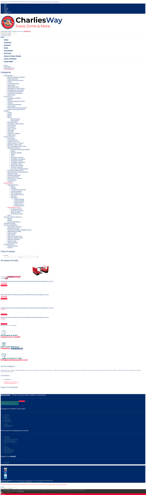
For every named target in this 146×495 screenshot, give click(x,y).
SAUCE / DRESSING (10, 225)
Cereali (9, 82)
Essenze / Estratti (16, 152)
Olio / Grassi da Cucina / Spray (16, 146)
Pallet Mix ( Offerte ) (13, 133)
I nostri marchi (8, 452)
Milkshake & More (13, 86)
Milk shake (10, 130)
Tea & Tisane (11, 95)
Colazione (7, 414)
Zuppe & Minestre (13, 176)
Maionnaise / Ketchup (14, 226)
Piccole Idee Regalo (13, 222)
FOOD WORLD (9, 136)
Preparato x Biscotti (17, 157)
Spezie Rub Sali (12, 173)
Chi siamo (6, 436)
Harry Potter (11, 106)
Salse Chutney (12, 233)
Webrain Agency (13, 482)
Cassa (5, 10)
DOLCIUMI (7, 96)
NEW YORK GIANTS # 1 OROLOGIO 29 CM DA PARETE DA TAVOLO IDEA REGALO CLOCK (25, 294)
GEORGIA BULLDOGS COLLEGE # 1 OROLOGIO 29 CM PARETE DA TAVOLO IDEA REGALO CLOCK (27, 281)
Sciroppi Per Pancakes (14, 93)
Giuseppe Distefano (37, 482)
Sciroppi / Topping (16, 167)
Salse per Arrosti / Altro (14, 236)
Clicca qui (21, 491)
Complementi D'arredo (18, 189)
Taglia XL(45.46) (19, 205)
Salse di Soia (11, 234)
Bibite (9, 115)
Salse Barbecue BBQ (14, 231)
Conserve (10, 181)
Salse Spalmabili (12, 242)
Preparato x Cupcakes (18, 159)
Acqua (9, 112)
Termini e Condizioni (9, 440)
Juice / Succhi (11, 128)
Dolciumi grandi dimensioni (16, 101)
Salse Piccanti (11, 241)
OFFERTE (10, 131)
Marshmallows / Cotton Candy (17, 107)
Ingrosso (6, 9)
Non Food (7, 420)
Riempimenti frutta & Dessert (20, 149)
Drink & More (11, 125)
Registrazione (7, 11)
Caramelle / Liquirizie (14, 98)
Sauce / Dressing (8, 425)
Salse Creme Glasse (17, 165)
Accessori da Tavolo (17, 210)
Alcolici (9, 114)
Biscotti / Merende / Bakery (16, 77)
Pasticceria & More (13, 148)
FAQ (5, 5)
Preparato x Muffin (17, 160)
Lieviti (12, 156)
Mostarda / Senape (13, 228)
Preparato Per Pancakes (15, 91)
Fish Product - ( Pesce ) (14, 178)
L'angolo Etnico (12, 140)
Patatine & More (12, 246)
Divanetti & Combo (17, 213)
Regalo (6, 424)
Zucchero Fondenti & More (19, 168)
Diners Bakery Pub (9, 68)
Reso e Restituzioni (9, 449)
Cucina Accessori (16, 191)
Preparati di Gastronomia (15, 170)
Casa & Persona (12, 185)
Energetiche (11, 127)
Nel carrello (4, 285)
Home (5, 4)
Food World (7, 418)
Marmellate (11, 85)
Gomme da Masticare (14, 104)
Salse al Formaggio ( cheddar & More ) (19, 230)
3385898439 (17, 348)
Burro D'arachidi (12, 78)
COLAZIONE (8, 75)
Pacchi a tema (8, 421)
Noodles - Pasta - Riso (14, 144)
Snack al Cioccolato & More (16, 109)
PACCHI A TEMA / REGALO (12, 217)
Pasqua (9, 220)
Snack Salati (7, 426)
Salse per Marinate (13, 239)
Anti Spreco (11, 138)
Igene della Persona (17, 194)
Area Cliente (7, 448)
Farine (13, 154)
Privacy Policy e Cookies (10, 439)
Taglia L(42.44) (18, 204)
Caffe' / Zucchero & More (15, 80)
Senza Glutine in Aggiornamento (17, 172)
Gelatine (10, 103)
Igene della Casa (16, 193)
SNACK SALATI (9, 244)
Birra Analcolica (12, 122)
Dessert (9, 99)
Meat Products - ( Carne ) (15, 143)
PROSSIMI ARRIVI (9, 223)
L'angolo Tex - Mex (13, 141)
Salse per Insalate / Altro (15, 238)
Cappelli (13, 188)
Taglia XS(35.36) (19, 199)
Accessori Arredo (9, 69)
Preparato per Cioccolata (15, 90)
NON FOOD (7, 66)
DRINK (6, 111)
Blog (5, 6)
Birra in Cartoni (15, 119)
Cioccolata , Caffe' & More (15, 123)
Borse (13, 186)
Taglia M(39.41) (19, 202)
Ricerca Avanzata (9, 451)
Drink (5, 417)
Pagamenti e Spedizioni (10, 442)
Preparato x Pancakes (18, 162)
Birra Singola (15, 120)
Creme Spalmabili (13, 83)
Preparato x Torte (16, 164)
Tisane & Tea (11, 135)
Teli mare (14, 196)
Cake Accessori (16, 212)
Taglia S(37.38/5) (19, 201)
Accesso (6, 13)
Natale (9, 218)
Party (9, 215)
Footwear (14, 197)
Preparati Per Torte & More (16, 88)
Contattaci (7, 437)
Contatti (6, 8)
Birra (8, 117)
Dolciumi (6, 416)
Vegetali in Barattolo (13, 175)
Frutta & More (11, 180)
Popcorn (10, 247)
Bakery (13, 151)
